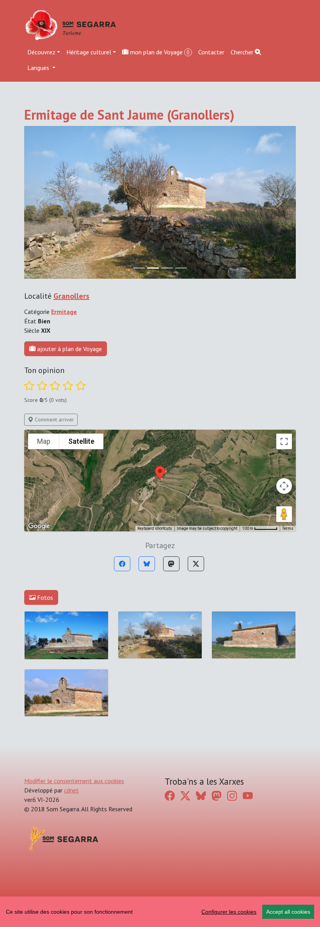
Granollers (71, 296)
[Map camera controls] (284, 486)
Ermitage (64, 312)
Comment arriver (53, 419)
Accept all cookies (288, 912)
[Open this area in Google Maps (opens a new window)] (39, 526)
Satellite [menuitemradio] (81, 441)
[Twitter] (196, 563)
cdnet (71, 790)
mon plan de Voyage (159, 52)
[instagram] (232, 795)
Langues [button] (39, 68)
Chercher (243, 52)
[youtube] (248, 795)
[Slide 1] (153, 268)
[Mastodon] (171, 563)
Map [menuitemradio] (43, 441)
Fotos (44, 597)
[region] (160, 912)
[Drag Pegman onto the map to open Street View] (284, 514)
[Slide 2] (167, 268)
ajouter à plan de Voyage (69, 349)
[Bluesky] (147, 563)
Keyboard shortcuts (154, 528)
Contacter (211, 52)
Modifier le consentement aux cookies (74, 781)
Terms (287, 528)
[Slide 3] (181, 268)
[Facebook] (122, 563)
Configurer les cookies (228, 912)
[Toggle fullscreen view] (284, 441)
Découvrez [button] (41, 52)
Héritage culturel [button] (88, 52)
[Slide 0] (139, 268)
